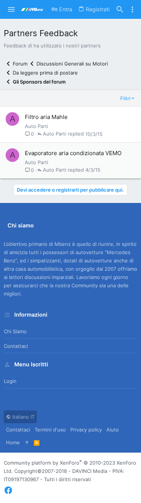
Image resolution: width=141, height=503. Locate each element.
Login (10, 381)
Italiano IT (23, 417)
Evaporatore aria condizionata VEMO (73, 153)
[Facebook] (8, 490)
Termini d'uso (50, 430)
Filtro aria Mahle (46, 116)
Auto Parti (36, 126)
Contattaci (16, 346)
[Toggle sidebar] (132, 9)
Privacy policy (86, 430)
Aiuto (112, 430)
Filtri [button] (125, 98)
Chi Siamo (15, 331)
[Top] (27, 442)
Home (13, 442)
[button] (11, 9)
